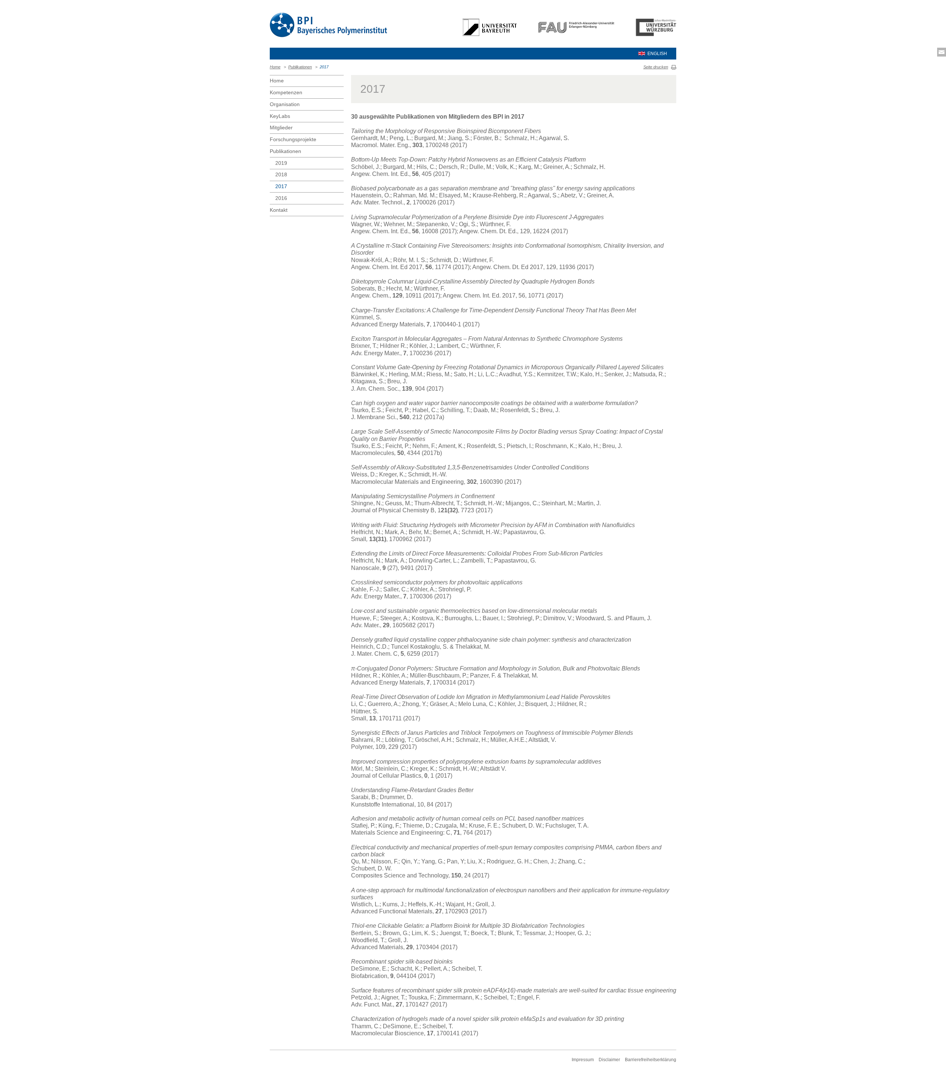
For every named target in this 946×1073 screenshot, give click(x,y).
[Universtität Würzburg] (655, 27)
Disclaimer (609, 1059)
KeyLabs (280, 116)
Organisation (285, 104)
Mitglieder (281, 127)
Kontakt (278, 210)
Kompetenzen (286, 92)
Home (275, 67)
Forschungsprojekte (293, 139)
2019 (281, 163)
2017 (324, 67)
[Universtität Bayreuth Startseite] (491, 27)
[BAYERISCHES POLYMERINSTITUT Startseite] (329, 24)
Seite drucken (655, 67)
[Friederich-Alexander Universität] (577, 27)
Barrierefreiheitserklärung (650, 1059)
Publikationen (300, 67)
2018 (281, 174)
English (657, 53)
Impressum (583, 1059)
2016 (281, 198)
